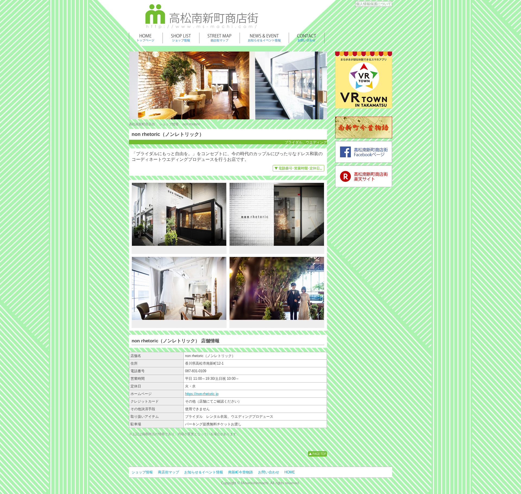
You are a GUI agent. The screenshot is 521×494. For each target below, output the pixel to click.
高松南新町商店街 (142, 124)
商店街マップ (168, 472)
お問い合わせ (268, 472)
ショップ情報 (169, 124)
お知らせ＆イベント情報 (203, 472)
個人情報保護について (373, 4)
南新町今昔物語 (240, 472)
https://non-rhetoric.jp (201, 394)
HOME (289, 472)
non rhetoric (191, 124)
